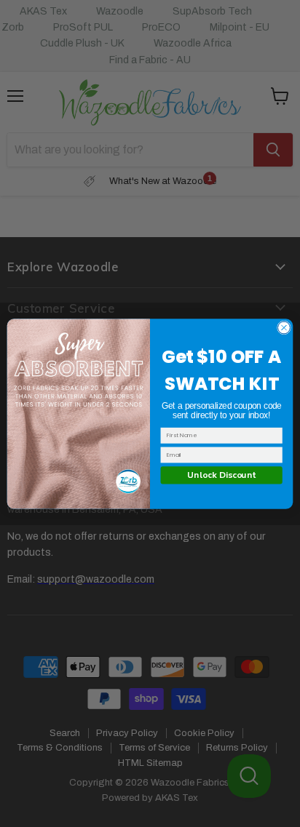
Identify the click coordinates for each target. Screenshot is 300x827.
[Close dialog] (283, 327)
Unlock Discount (221, 474)
